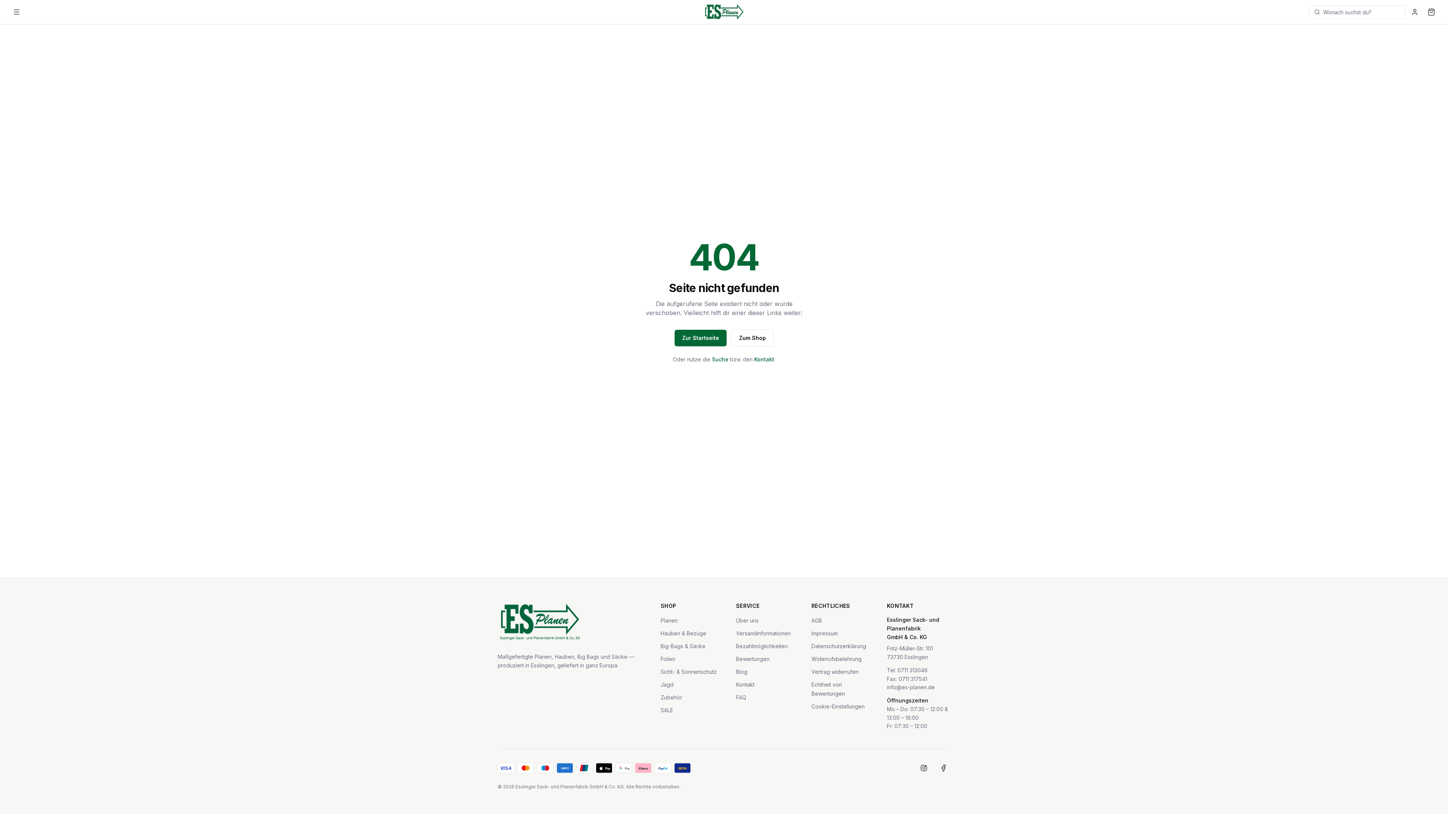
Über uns (747, 620)
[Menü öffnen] (16, 12)
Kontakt (764, 359)
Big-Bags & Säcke (683, 646)
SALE (667, 710)
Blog (741, 672)
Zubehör (671, 697)
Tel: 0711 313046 (907, 670)
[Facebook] (943, 768)
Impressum (824, 633)
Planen (669, 620)
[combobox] (1357, 12)
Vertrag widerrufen (835, 672)
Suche (720, 359)
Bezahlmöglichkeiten (762, 646)
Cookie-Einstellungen (838, 706)
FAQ (741, 697)
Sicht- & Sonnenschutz (689, 672)
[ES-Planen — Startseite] (724, 12)
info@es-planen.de (911, 687)
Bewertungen (753, 659)
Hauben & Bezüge (683, 633)
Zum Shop (752, 338)
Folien (668, 659)
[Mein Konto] (1414, 12)
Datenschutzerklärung (838, 646)
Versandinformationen (763, 633)
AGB (816, 620)
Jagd (667, 684)
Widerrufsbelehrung (836, 659)
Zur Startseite (700, 338)
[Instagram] (924, 768)
